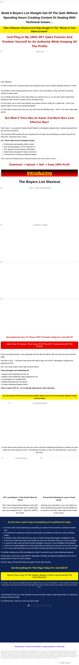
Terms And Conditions (34, 646)
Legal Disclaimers (49, 646)
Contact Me (61, 646)
